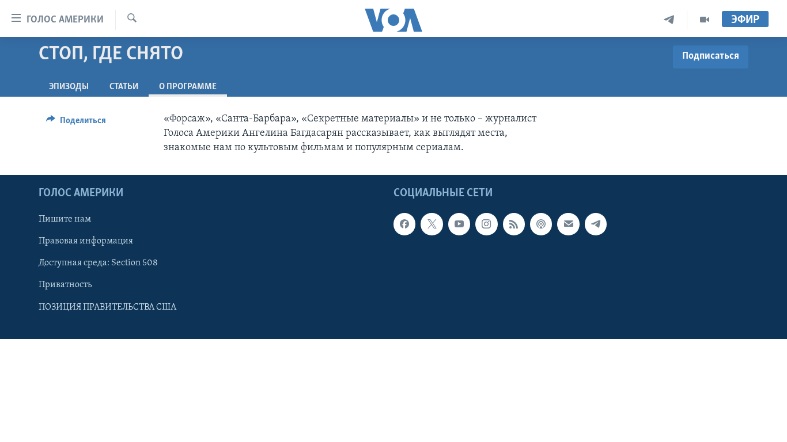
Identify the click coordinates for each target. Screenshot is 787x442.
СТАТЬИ (123, 87)
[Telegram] (669, 20)
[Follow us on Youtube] (459, 224)
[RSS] (514, 224)
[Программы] (704, 20)
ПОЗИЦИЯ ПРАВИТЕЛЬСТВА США (107, 307)
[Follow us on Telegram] (596, 224)
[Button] (76, 123)
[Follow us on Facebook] (404, 224)
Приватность (65, 285)
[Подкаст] (541, 224)
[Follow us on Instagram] (486, 224)
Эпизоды (69, 87)
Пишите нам (65, 219)
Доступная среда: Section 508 (98, 263)
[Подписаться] (568, 224)
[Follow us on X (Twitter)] (431, 224)
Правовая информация (86, 241)
